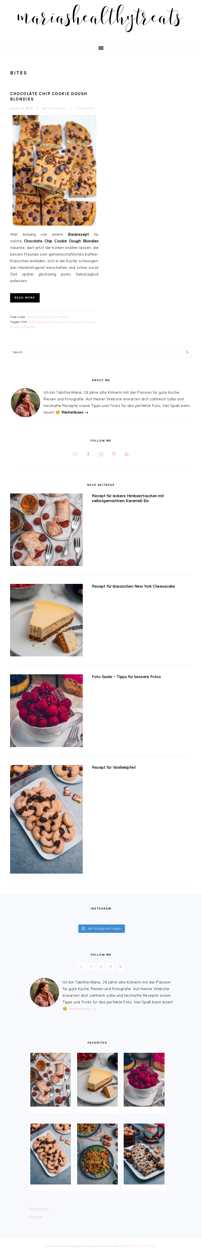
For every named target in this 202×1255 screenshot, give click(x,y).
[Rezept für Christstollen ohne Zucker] (144, 1154)
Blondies (43, 322)
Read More (25, 297)
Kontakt (36, 1217)
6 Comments (85, 108)
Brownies (57, 322)
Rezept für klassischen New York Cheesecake (133, 586)
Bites (32, 322)
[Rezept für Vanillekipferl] (46, 820)
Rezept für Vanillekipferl (114, 767)
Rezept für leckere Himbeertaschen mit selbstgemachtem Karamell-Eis (128, 498)
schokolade (28, 327)
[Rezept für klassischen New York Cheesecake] (46, 621)
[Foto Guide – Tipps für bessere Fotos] (46, 711)
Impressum (39, 1209)
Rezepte (62, 317)
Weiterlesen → (75, 412)
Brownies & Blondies (41, 317)
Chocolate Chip (76, 322)
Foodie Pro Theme (141, 1246)
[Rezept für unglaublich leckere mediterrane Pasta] (97, 1154)
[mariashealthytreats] (101, 34)
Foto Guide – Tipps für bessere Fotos (126, 676)
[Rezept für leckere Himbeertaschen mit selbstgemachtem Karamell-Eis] (46, 530)
